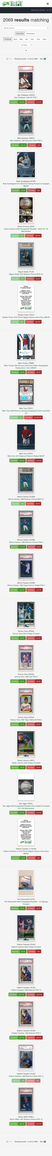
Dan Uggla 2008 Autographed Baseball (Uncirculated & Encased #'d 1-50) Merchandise (26, 805)
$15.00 (23, 145)
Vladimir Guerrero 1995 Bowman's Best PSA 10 (26, 1074)
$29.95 (22, 102)
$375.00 (21, 994)
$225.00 (39, 994)
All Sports (8, 39)
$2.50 (38, 724)
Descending (30, 33)
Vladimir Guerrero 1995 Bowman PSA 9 (26, 1031)
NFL (26, 39)
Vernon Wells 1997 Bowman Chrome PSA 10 (26, 1118)
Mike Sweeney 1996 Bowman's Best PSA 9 (26, 139)
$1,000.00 (37, 417)
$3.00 (38, 767)
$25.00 (22, 1124)
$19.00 (22, 590)
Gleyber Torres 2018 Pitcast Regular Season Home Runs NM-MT (26, 316)
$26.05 (37, 235)
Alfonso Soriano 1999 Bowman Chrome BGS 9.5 (26, 497)
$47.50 (22, 1037)
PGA (38, 39)
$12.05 (38, 812)
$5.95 (22, 372)
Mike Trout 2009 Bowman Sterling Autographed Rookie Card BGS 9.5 (26, 410)
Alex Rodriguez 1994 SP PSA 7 (26, 96)
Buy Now (14, 102)
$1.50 (38, 638)
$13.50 (38, 102)
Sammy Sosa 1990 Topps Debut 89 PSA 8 (26, 718)
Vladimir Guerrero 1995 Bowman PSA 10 (26, 988)
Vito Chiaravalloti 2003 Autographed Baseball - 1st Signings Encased (26, 901)
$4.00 (38, 681)
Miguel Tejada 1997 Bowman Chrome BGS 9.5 (26, 272)
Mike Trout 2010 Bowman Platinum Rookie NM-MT (26, 454)
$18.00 (38, 460)
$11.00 (22, 547)
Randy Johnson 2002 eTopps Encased (26, 761)
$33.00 (22, 460)
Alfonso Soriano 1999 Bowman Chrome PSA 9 (26, 541)
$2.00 (38, 372)
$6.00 (38, 503)
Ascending (20, 33)
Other (44, 39)
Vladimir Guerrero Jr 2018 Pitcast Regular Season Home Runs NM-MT (26, 851)
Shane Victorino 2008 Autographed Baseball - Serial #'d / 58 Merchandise (26, 228)
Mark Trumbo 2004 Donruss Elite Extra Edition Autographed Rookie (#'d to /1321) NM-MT (26, 365)
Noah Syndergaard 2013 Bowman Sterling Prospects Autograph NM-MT (26, 183)
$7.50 (22, 724)
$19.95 (22, 812)
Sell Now (31, 102)
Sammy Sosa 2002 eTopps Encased (26, 632)
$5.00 (23, 190)
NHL (32, 39)
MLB (15, 39)
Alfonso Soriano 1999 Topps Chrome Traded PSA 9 (26, 584)
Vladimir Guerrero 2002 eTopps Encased (26, 945)
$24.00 (37, 322)
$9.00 (22, 681)
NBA (21, 39)
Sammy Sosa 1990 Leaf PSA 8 (26, 675)
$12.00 (38, 590)
